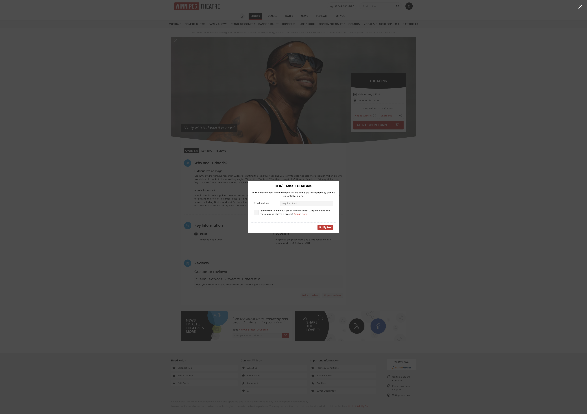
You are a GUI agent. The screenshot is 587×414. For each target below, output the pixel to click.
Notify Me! (325, 227)
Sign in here (300, 214)
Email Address (261, 203)
